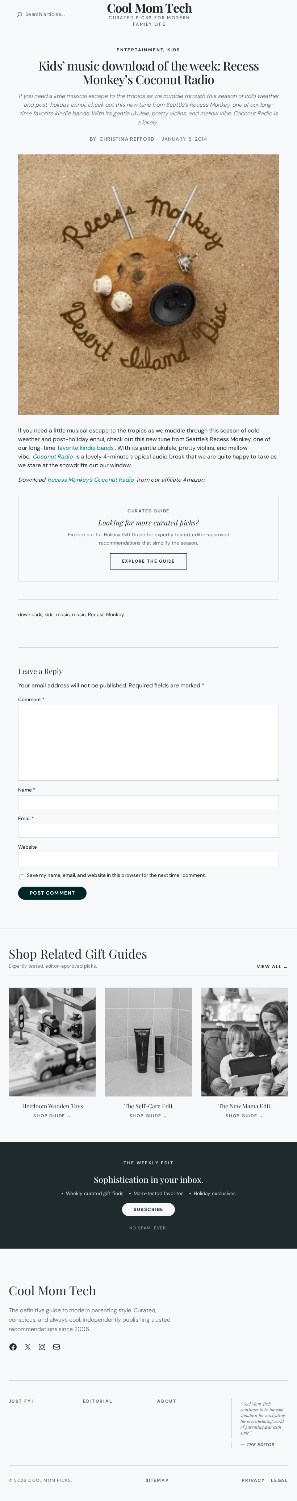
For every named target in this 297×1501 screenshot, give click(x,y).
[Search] (19, 14)
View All (272, 966)
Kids (173, 50)
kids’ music (57, 614)
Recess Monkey (106, 614)
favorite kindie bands (86, 448)
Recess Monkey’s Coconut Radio (90, 479)
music (79, 614)
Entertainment (140, 50)
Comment (31, 699)
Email (26, 818)
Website (27, 847)
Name (26, 790)
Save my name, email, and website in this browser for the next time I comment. (116, 875)
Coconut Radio (53, 456)
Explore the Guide (155, 564)
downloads (30, 614)
